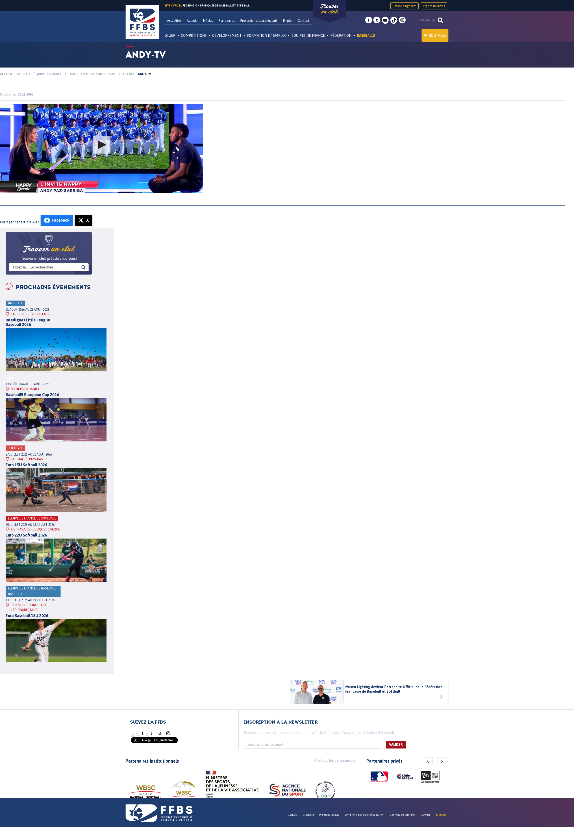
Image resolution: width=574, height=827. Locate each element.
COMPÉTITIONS (194, 35)
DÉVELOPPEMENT (226, 35)
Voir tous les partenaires (333, 760)
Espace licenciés (434, 6)
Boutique (437, 35)
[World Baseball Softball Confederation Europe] (183, 792)
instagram (402, 20)
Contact (303, 20)
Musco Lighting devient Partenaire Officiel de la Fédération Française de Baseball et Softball (393, 689)
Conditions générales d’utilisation (364, 814)
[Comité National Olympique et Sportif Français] (325, 792)
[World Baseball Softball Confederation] (146, 794)
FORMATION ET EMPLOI (266, 35)
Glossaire (308, 814)
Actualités (174, 20)
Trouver (329, 9)
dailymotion (159, 733)
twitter (376, 20)
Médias (208, 20)
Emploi (287, 20)
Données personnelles (402, 814)
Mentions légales (329, 814)
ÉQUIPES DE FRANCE (308, 35)
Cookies (425, 814)
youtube (385, 20)
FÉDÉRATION (340, 35)
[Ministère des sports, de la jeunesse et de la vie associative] (232, 786)
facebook (368, 20)
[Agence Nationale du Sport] (288, 791)
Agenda (192, 20)
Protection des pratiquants (259, 20)
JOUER (170, 35)
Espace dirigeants (404, 6)
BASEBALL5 (366, 35)
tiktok (393, 20)
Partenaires (226, 20)
